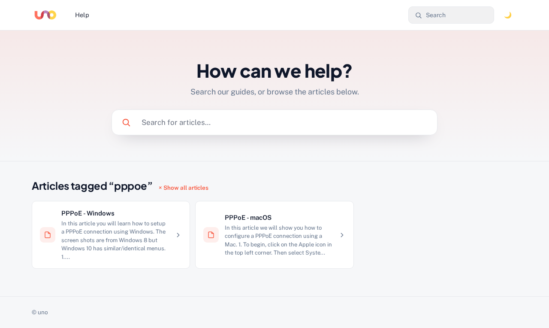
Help (82, 14)
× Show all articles (183, 187)
